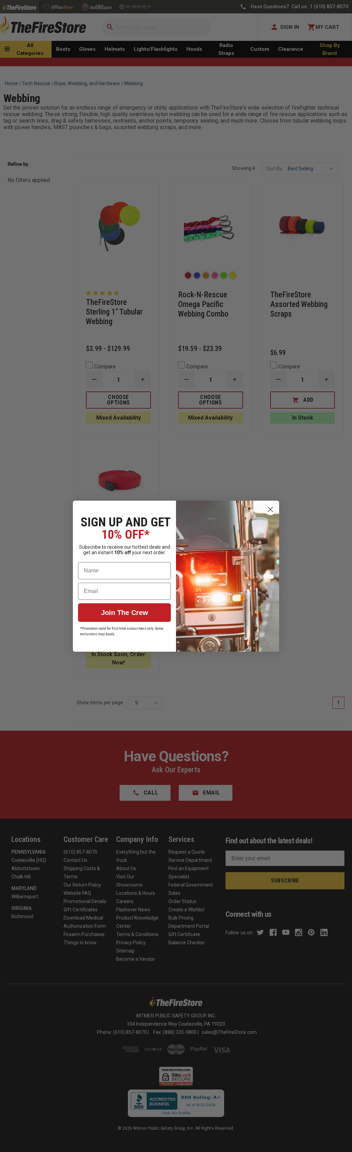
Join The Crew (124, 612)
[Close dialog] (270, 509)
